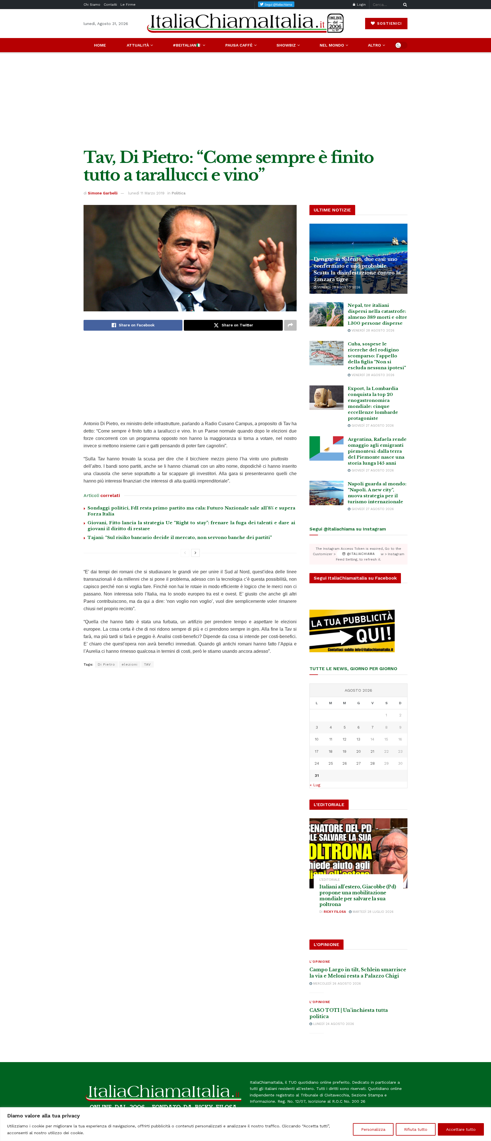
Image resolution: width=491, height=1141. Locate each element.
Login (361, 5)
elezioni (130, 664)
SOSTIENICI (389, 23)
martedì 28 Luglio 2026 (372, 912)
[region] (245, 1124)
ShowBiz (286, 45)
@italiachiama (360, 554)
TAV (147, 664)
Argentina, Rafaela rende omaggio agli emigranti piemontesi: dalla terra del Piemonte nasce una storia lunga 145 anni (377, 451)
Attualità (138, 45)
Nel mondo (332, 45)
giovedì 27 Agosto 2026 (372, 425)
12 (344, 739)
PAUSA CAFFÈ (239, 45)
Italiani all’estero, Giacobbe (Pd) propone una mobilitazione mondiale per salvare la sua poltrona (357, 895)
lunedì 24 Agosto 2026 (333, 1024)
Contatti (110, 5)
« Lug (315, 785)
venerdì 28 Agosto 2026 (338, 287)
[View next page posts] (195, 553)
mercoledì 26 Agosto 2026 (336, 983)
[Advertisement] (245, 100)
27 (358, 763)
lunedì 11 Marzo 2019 (146, 193)
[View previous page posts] (185, 553)
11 (330, 739)
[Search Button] (404, 4)
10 (317, 739)
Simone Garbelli (103, 193)
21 (372, 751)
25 (330, 763)
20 (358, 751)
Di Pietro (106, 664)
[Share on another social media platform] (290, 325)
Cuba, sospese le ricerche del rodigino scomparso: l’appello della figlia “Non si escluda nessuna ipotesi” (377, 355)
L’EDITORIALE (329, 879)
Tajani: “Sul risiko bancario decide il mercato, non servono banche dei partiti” (180, 537)
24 (317, 763)
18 (330, 751)
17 (317, 751)
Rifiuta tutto (415, 1129)
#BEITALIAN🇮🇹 (187, 45)
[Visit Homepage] (245, 23)
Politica (179, 193)
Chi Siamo (92, 5)
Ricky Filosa (335, 912)
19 (344, 751)
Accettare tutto (461, 1129)
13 (358, 739)
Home (100, 45)
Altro (374, 45)
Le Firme (128, 5)
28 (372, 763)
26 (344, 763)
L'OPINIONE (319, 962)
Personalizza (373, 1129)
